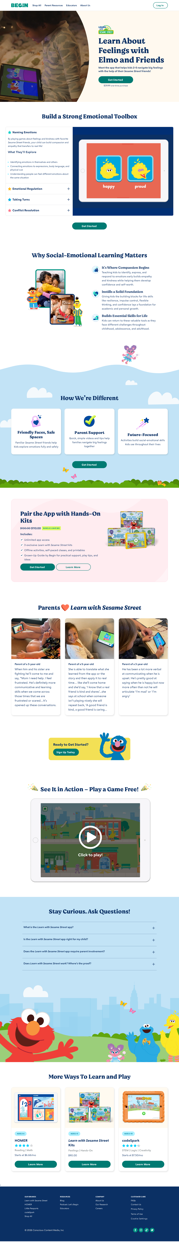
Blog (62, 1200)
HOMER (28, 1204)
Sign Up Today (65, 752)
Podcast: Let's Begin (69, 1204)
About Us (85, 5)
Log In (160, 5)
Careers (99, 1208)
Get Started (115, 79)
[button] (39, 131)
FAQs (133, 1200)
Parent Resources (54, 5)
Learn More (73, 567)
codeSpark (29, 1212)
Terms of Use (137, 1214)
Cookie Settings (139, 1218)
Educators (71, 5)
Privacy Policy (137, 1209)
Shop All (36, 5)
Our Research (102, 1204)
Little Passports (31, 1208)
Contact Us (136, 1204)
